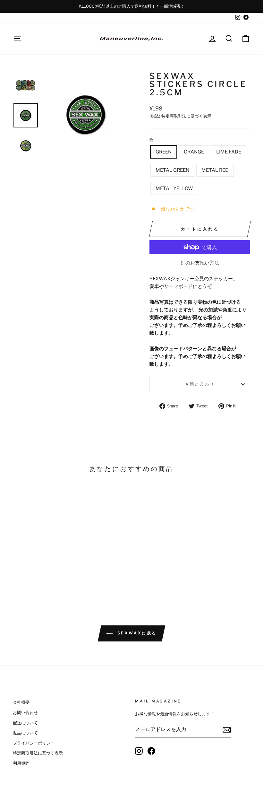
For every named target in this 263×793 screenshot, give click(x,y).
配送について (25, 722)
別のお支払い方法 (200, 263)
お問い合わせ (200, 384)
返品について (25, 732)
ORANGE (194, 152)
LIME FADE (228, 152)
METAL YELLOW (174, 188)
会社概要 (21, 702)
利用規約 (21, 763)
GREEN (164, 152)
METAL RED (215, 170)
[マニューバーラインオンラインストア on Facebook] (151, 751)
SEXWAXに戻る (136, 633)
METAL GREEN (172, 170)
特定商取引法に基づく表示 (186, 116)
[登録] (227, 730)
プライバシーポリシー (34, 743)
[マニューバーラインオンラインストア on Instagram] (139, 751)
